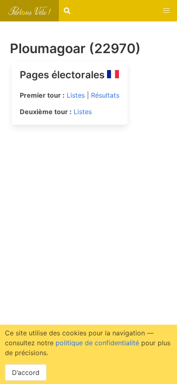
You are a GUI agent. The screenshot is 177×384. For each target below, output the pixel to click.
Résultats (105, 95)
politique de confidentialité (97, 343)
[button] (166, 10)
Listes (76, 95)
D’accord (26, 372)
